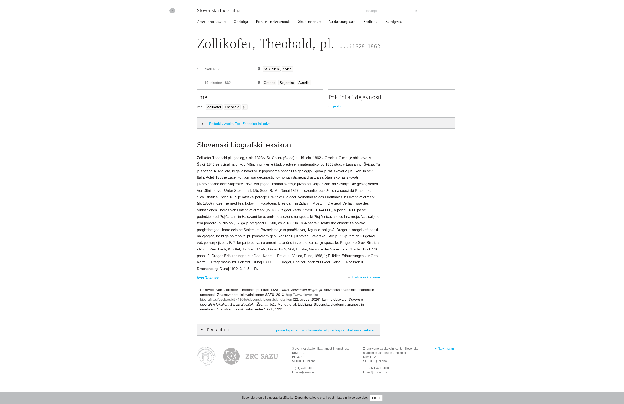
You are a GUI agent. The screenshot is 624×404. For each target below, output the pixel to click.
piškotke (288, 397)
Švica (287, 69)
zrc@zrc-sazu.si (377, 372)
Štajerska (287, 83)
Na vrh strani (446, 348)
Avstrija (304, 83)
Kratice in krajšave (365, 277)
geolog (337, 106)
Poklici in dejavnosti (273, 22)
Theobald (232, 107)
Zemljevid (393, 22)
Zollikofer (214, 107)
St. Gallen (271, 69)
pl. (244, 107)
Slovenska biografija (218, 11)
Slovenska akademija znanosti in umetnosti (320, 348)
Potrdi (376, 398)
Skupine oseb (309, 22)
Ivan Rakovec (208, 278)
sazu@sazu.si (304, 372)
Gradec (269, 83)
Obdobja (241, 22)
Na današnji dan (342, 22)
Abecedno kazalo (211, 22)
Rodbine (370, 22)
